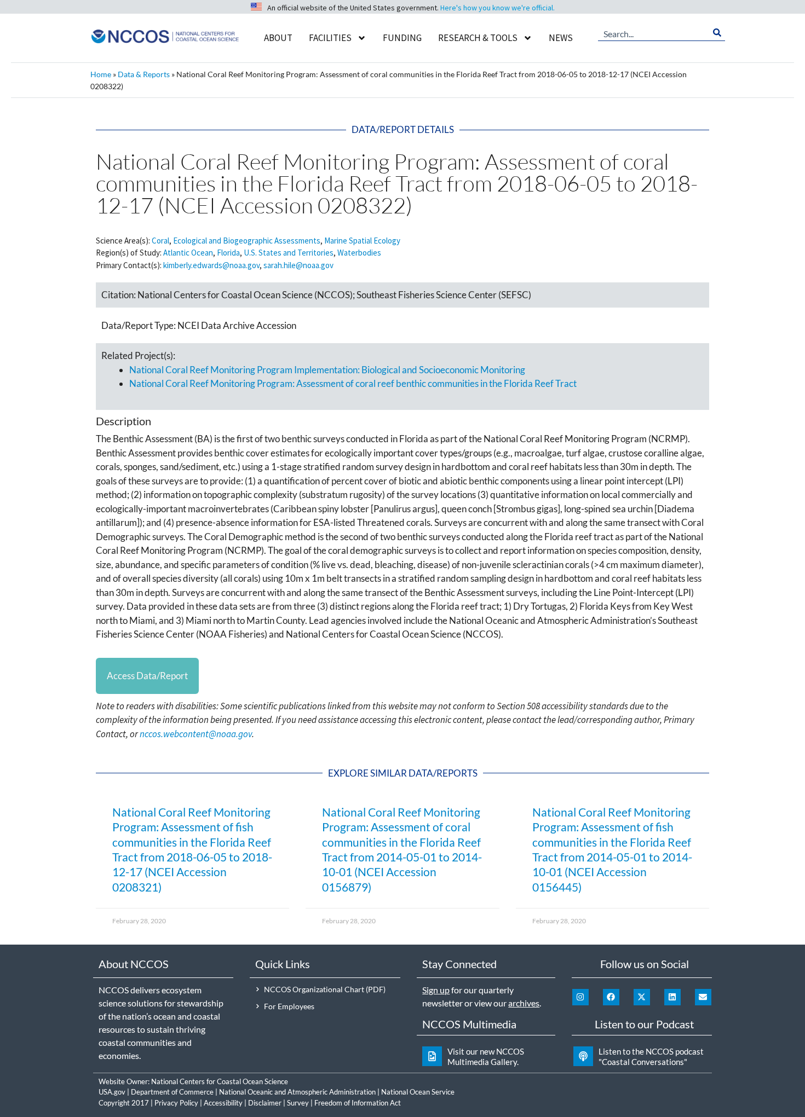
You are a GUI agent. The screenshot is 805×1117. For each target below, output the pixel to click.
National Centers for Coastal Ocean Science (219, 1081)
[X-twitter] (642, 997)
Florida (228, 252)
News (561, 38)
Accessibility (223, 1102)
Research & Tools (478, 38)
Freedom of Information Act (357, 1102)
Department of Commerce (172, 1091)
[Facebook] (611, 997)
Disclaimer (264, 1102)
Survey (298, 1102)
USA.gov (112, 1091)
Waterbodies (359, 252)
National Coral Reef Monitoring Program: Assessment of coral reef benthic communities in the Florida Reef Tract (353, 383)
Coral (160, 240)
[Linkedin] (672, 997)
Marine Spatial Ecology (362, 240)
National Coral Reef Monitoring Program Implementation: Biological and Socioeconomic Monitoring (327, 369)
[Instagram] (580, 997)
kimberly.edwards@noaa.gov (211, 265)
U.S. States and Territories (289, 252)
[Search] (717, 33)
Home (100, 74)
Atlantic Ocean (188, 252)
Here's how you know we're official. (497, 8)
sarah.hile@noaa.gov (298, 265)
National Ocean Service (418, 1091)
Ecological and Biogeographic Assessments (246, 240)
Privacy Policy (176, 1102)
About (278, 38)
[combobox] (654, 33)
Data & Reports (144, 74)
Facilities (330, 38)
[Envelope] (703, 997)
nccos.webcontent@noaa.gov (196, 734)
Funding (402, 38)
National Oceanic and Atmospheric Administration (297, 1091)
